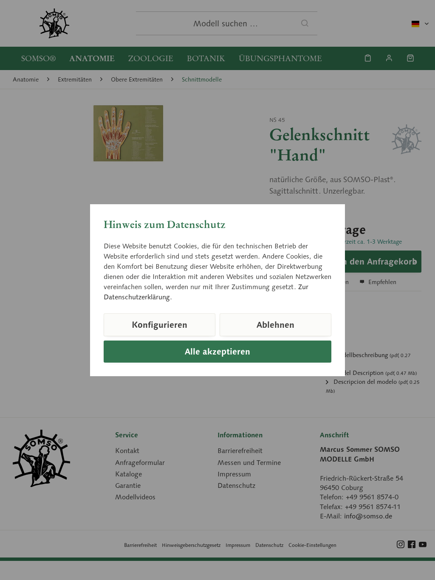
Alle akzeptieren (217, 351)
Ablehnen (275, 324)
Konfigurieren (159, 324)
